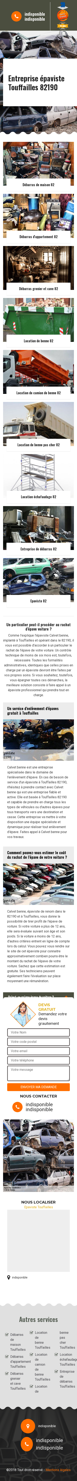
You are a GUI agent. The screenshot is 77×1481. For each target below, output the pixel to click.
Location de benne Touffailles (41, 1340)
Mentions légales (58, 1470)
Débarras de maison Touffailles (16, 1342)
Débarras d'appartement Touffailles (16, 1362)
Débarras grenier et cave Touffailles (16, 1381)
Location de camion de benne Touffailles (41, 1367)
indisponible (35, 13)
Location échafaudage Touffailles (66, 1359)
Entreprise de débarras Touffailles (66, 1379)
